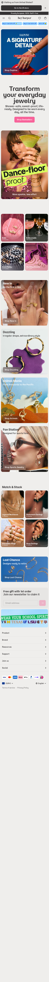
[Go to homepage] (24, 18)
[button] (24, 303)
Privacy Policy (22, 688)
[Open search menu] (9, 18)
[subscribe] (42, 603)
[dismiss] (45, 8)
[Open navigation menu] (3, 18)
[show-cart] (45, 18)
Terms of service (8, 688)
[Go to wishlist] (39, 18)
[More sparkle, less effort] (24, 164)
